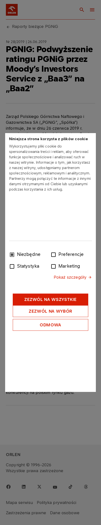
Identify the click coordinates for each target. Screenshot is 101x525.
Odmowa (50, 324)
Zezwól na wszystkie (50, 299)
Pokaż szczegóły (70, 277)
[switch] (54, 254)
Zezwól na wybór (50, 311)
